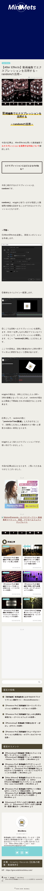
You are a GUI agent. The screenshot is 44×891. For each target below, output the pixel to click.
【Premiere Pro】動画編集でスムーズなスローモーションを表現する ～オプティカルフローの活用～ (23, 734)
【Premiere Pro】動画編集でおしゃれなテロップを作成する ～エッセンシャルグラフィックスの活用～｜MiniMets (23, 771)
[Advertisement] (22, 36)
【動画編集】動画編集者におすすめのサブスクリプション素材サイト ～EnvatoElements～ (22, 698)
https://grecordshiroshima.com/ (19, 870)
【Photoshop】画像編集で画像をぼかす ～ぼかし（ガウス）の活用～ (22, 724)
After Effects (6, 63)
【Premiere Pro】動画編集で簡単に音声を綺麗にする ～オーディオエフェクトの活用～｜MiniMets (23, 795)
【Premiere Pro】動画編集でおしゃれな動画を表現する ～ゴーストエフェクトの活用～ (23, 715)
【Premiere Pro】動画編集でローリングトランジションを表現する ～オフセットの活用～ (23, 707)
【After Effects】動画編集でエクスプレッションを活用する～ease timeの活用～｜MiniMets (23, 782)
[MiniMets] (22, 10)
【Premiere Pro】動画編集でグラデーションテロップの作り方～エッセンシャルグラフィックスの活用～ (23, 766)
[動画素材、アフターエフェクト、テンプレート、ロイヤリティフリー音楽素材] (22, 522)
